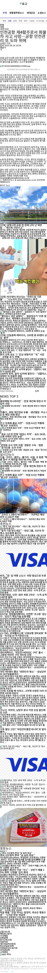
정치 (25, 21)
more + (3, 850)
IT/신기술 (40, 21)
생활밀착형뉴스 (16, 12)
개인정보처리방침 (8, 943)
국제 (20, 21)
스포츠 (31, 21)
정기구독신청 (6, 939)
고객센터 (4, 952)
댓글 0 (3, 47)
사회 (9, 21)
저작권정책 (5, 950)
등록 (37, 391)
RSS (9, 954)
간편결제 (4, 937)
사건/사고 (4, 28)
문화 (15, 21)
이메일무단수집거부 (9, 947)
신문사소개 (5, 931)
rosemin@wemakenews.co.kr (14, 177)
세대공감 (31, 12)
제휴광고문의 (6, 933)
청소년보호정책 (7, 945)
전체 (5, 12)
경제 (4, 21)
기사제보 (4, 935)
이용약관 (4, 941)
